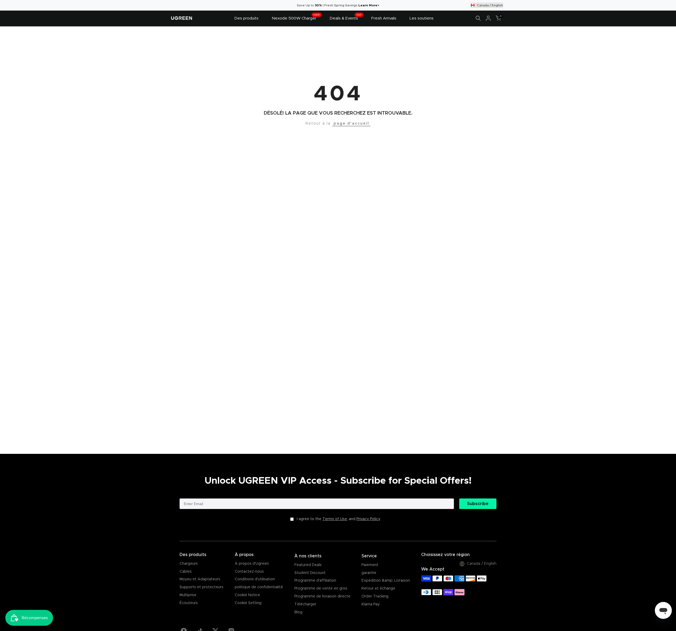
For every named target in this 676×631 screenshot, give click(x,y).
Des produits (246, 18)
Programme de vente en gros (320, 588)
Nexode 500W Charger (296, 17)
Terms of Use (334, 519)
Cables (186, 571)
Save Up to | (310, 5)
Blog (298, 612)
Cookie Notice (247, 595)
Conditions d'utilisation (255, 579)
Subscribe (478, 504)
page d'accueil (351, 123)
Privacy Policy (368, 519)
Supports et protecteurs (201, 587)
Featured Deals (308, 565)
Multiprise (188, 595)
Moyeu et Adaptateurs (200, 579)
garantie (369, 573)
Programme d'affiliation (315, 580)
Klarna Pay (371, 604)
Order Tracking (375, 596)
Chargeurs (189, 564)
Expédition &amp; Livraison (386, 580)
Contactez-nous (249, 571)
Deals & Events (346, 17)
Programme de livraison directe (322, 596)
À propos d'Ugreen (252, 564)
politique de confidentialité (259, 587)
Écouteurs (189, 603)
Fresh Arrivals (383, 18)
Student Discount (310, 573)
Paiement (370, 565)
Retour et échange (378, 588)
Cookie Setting (248, 603)
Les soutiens (422, 18)
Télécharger (305, 604)
